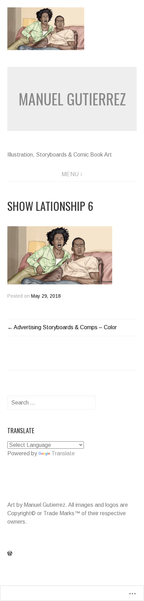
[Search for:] (51, 403)
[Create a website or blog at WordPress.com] (9, 554)
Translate (63, 453)
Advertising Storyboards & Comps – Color (65, 327)
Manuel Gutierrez (72, 99)
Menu (70, 174)
